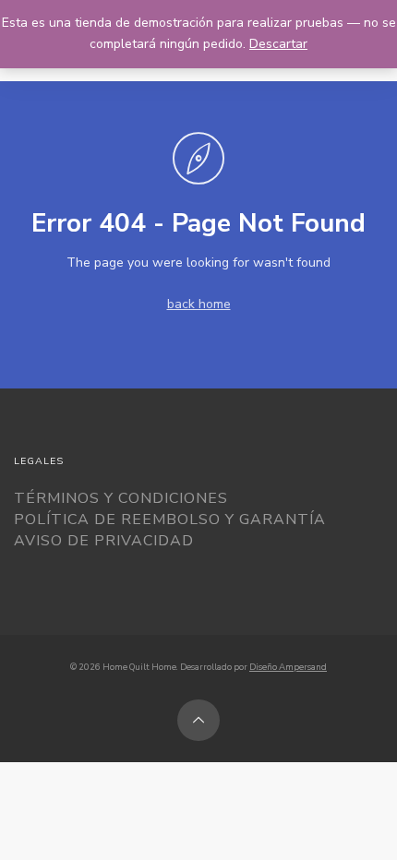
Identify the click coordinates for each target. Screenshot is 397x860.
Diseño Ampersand (288, 667)
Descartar (278, 44)
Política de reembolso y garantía (170, 519)
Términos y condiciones (121, 498)
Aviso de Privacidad (104, 541)
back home (199, 304)
